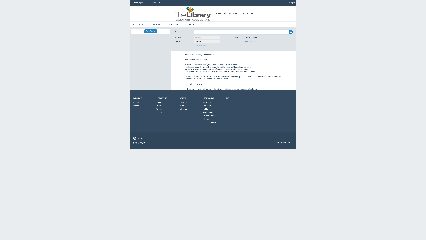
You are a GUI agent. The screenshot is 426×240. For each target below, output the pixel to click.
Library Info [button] (139, 24)
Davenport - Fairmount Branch (233, 13)
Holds (205, 109)
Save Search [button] (150, 31)
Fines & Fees (208, 112)
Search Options (200, 45)
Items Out (207, 106)
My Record (207, 102)
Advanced (183, 109)
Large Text (156, 3)
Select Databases (250, 42)
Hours (158, 106)
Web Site (160, 109)
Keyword (183, 102)
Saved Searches (209, 116)
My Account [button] (175, 24)
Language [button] (137, 98)
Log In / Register (209, 122)
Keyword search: (180, 32)
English (136, 102)
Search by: (178, 37)
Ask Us (159, 112)
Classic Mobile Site (284, 142)
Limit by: (177, 41)
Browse (183, 106)
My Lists (206, 119)
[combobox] (207, 37)
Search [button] (156, 24)
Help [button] (191, 24)
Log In (293, 3)
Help (228, 98)
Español (136, 106)
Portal (158, 102)
